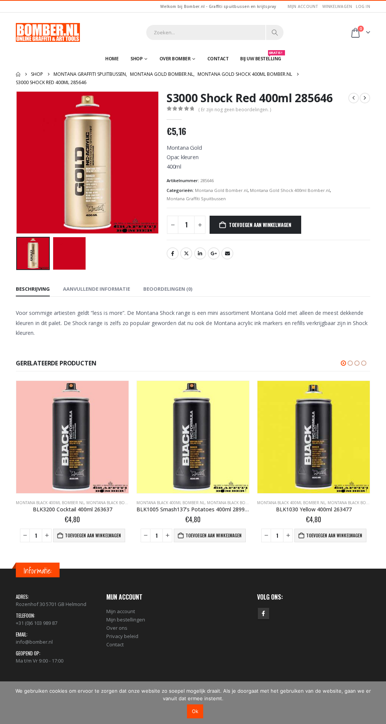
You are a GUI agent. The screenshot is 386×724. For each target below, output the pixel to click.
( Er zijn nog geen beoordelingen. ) (234, 109)
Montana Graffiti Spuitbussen (196, 198)
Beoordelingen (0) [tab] (167, 288)
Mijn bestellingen (125, 619)
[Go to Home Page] (18, 74)
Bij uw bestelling (261, 57)
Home (111, 58)
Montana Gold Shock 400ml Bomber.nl (290, 190)
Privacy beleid (122, 636)
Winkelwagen (337, 6)
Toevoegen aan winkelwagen (260, 225)
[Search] (274, 32)
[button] (17, 162)
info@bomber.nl (34, 641)
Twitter (186, 253)
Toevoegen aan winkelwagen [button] (93, 535)
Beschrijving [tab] (33, 288)
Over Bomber (175, 58)
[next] (365, 98)
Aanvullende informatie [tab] (96, 288)
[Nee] (376, 702)
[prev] (353, 98)
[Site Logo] (48, 32)
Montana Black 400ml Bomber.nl (50, 502)
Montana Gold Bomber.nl (221, 190)
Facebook (173, 253)
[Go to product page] (72, 437)
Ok (195, 711)
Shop (136, 58)
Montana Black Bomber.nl (113, 502)
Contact (218, 58)
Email (227, 253)
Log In (363, 6)
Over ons (116, 627)
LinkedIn (200, 253)
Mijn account (303, 6)
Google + (214, 253)
